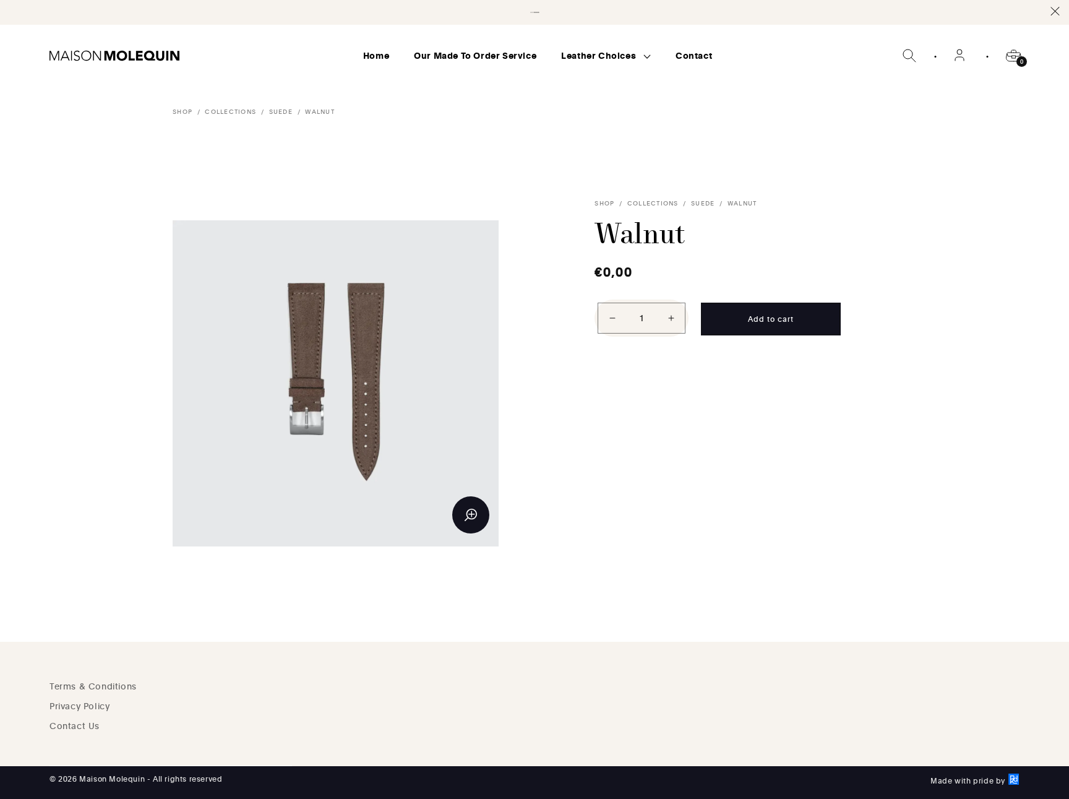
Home (376, 55)
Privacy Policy (79, 706)
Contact (694, 55)
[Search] (909, 55)
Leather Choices (599, 55)
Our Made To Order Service (475, 55)
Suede (281, 111)
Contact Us (74, 726)
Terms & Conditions (93, 686)
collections (230, 111)
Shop (182, 111)
